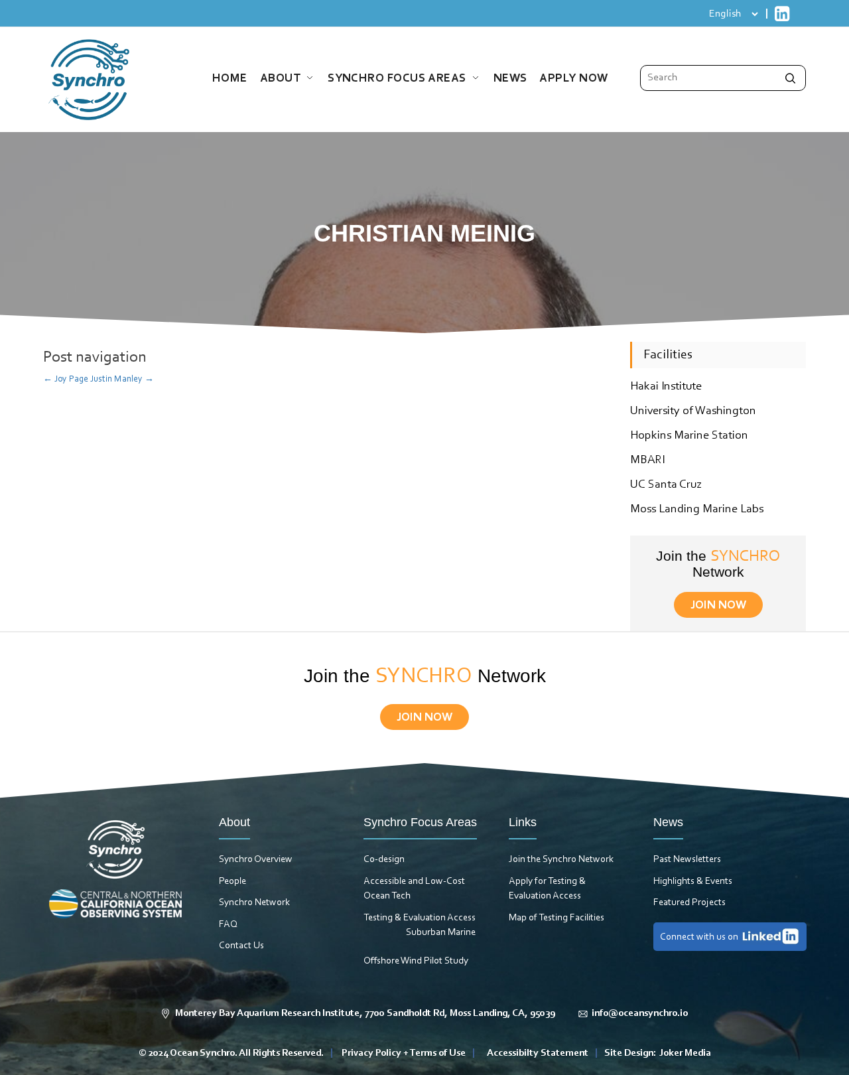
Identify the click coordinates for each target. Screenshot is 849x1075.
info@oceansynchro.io (640, 1014)
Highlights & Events (692, 882)
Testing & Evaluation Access (419, 918)
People (232, 882)
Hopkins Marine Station (689, 436)
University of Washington (693, 411)
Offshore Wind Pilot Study (415, 961)
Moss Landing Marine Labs (696, 510)
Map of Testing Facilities (556, 918)
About (280, 79)
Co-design (384, 860)
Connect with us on (699, 937)
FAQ (228, 925)
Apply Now (573, 79)
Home (229, 79)
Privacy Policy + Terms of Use (404, 1053)
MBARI (647, 460)
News (510, 79)
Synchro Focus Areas (397, 79)
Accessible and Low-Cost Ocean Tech (414, 889)
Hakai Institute (666, 387)
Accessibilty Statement (537, 1053)
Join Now (718, 606)
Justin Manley (122, 379)
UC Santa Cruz (666, 485)
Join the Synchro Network (561, 860)
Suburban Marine (441, 933)
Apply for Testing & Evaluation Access (547, 889)
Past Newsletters (687, 860)
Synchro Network (254, 903)
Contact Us (241, 946)
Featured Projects (689, 903)
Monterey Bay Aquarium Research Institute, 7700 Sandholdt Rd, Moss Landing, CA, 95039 (365, 1014)
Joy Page (65, 379)
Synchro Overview (256, 860)
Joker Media (685, 1053)
